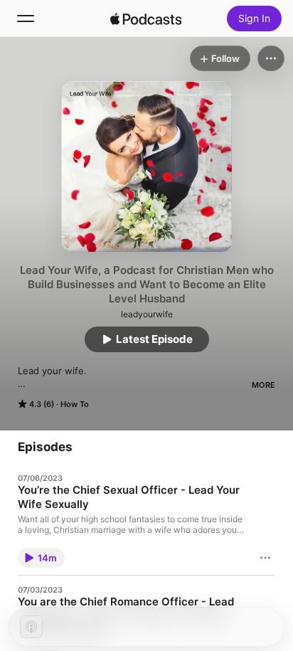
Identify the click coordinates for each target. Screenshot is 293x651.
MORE (263, 385)
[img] (146, 18)
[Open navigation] (25, 18)
